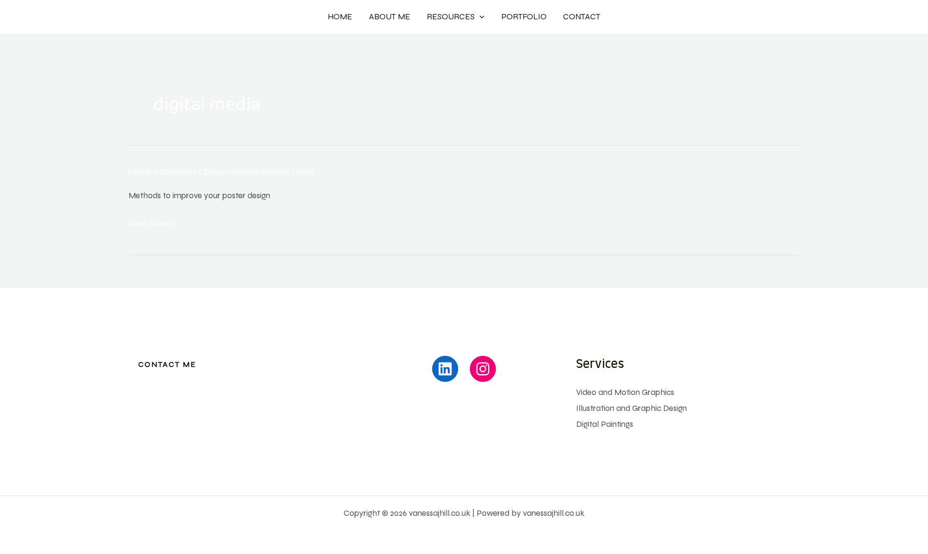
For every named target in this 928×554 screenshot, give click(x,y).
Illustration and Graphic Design (631, 408)
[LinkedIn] (445, 369)
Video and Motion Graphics (625, 392)
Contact (581, 17)
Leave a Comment (162, 172)
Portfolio (524, 17)
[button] (479, 17)
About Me (389, 17)
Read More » (152, 224)
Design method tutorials (246, 172)
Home (340, 17)
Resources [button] (451, 17)
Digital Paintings (604, 424)
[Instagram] (483, 369)
